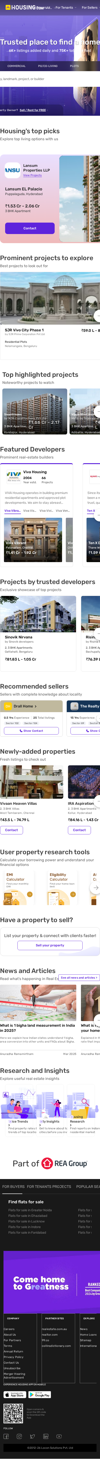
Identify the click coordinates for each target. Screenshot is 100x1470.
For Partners (12, 1340)
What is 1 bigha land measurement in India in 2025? (37, 1028)
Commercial (16, 66)
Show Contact (33, 730)
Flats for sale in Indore (24, 1227)
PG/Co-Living (47, 66)
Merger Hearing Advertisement (14, 1375)
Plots (74, 66)
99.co (45, 1340)
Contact (29, 228)
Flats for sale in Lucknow (26, 1221)
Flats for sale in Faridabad (27, 1233)
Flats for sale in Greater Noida (30, 1210)
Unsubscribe (12, 1368)
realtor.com (50, 1334)
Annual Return (13, 1351)
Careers (9, 1329)
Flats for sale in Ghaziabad (27, 1216)
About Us (10, 1334)
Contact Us (11, 1362)
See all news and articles (79, 977)
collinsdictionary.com (56, 1346)
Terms (8, 1346)
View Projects (32, 175)
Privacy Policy (13, 1357)
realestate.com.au (54, 1329)
